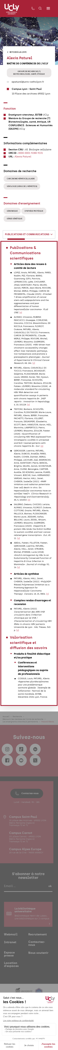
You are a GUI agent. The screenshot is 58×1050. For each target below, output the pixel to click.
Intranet (10, 942)
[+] (20, 312)
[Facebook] (7, 760)
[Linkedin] (35, 749)
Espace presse (9, 954)
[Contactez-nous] (33, 8)
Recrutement (37, 934)
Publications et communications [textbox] (27, 234)
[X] (35, 760)
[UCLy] (11, 9)
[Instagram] (7, 749)
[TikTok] (21, 749)
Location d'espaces (11, 965)
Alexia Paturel (23, 156)
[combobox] (29, 234)
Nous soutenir (38, 952)
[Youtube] (21, 760)
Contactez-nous (30, 793)
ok (50, 886)
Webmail (10, 934)
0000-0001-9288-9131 (30, 153)
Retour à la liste (18, 52)
